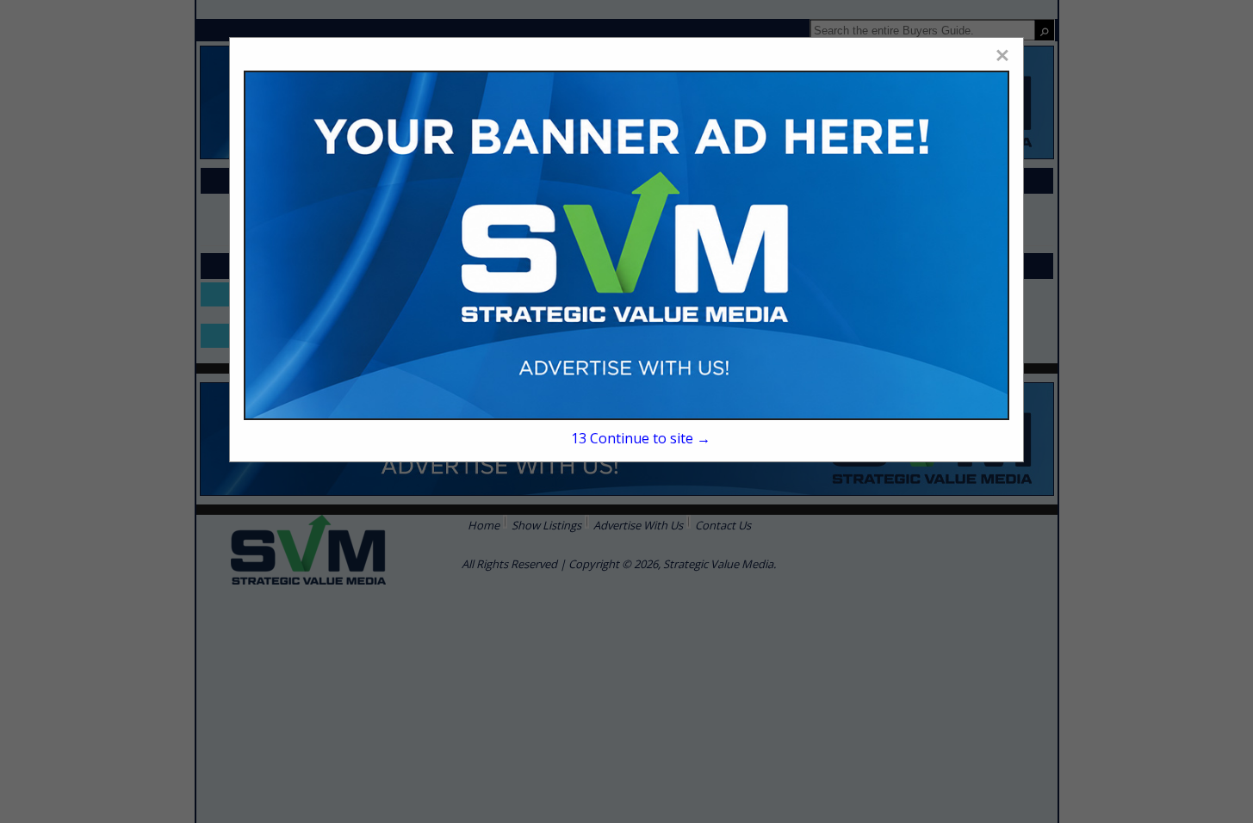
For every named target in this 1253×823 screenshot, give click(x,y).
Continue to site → (640, 438)
